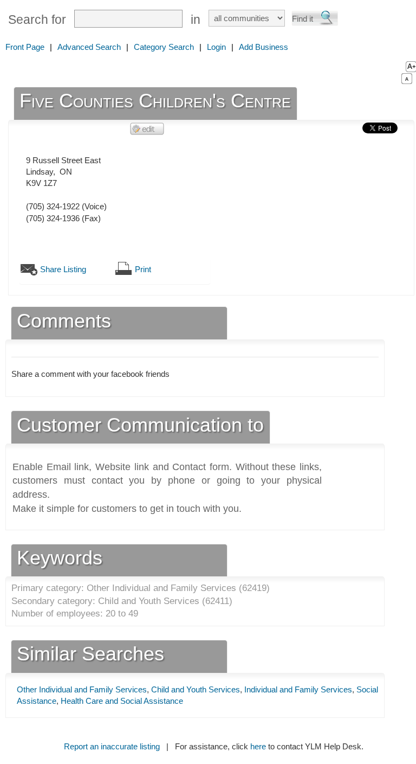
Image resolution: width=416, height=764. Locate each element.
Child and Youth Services (195, 689)
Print (143, 269)
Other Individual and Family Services (82, 689)
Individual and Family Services (298, 689)
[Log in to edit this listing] (147, 128)
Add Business (263, 47)
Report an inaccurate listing (112, 746)
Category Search (164, 47)
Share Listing (63, 269)
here (258, 746)
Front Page (24, 47)
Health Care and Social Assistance (122, 700)
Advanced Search (89, 47)
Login (216, 47)
